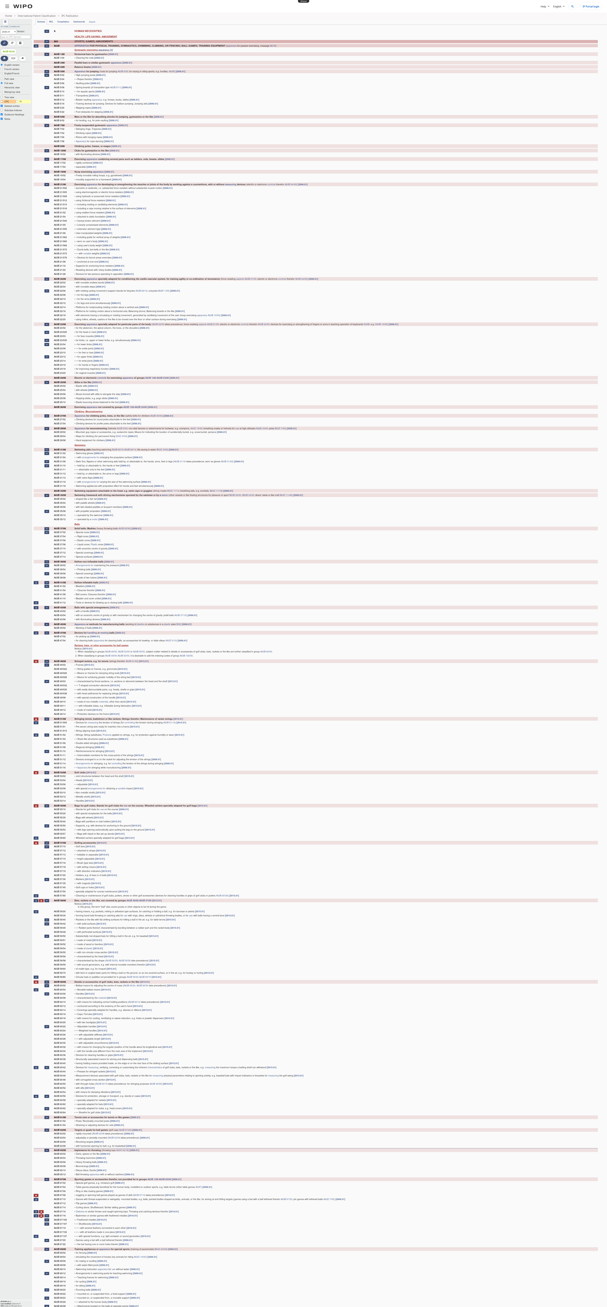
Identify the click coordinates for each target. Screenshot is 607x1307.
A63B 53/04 (60, 780)
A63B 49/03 (60, 681)
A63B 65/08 (60, 1166)
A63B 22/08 (60, 294)
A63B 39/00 (60, 561)
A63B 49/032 (60, 685)
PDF (13, 58)
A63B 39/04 (60, 569)
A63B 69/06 (60, 1260)
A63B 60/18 (60, 1018)
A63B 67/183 (60, 1219)
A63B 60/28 (60, 1038)
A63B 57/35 (60, 883)
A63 (56, 41)
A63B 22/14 (60, 307)
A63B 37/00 (60, 528)
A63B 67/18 (60, 1215)
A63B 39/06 (60, 573)
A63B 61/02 (60, 1120)
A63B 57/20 (60, 875)
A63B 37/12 (60, 552)
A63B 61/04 (60, 1125)
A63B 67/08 (60, 1195)
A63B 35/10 (60, 515)
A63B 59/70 (60, 972)
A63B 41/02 (60, 586)
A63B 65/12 (60, 1174)
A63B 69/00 (60, 1249)
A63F (198, 1186)
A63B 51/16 (60, 767)
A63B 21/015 (60, 204)
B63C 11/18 (216, 490)
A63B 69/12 (60, 1273)
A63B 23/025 (60, 331)
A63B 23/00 (60, 324)
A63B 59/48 (60, 931)
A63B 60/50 (60, 1083)
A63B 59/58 (60, 960)
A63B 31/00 (60, 449)
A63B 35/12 (60, 519)
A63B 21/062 (60, 237)
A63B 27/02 (60, 419)
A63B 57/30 (60, 879)
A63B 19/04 (60, 179)
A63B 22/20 (60, 319)
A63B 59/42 (60, 923)
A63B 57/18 (60, 866)
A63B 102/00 (186, 655)
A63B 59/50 (60, 935)
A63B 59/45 (60, 927)
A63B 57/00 (60, 842)
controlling (130, 722)
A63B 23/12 (60, 356)
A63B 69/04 (60, 1256)
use (237, 428)
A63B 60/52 (60, 1087)
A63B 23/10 (60, 352)
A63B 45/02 (60, 627)
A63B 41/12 (60, 602)
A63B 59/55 (60, 952)
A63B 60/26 (60, 1034)
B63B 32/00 (235, 495)
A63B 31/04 (60, 457)
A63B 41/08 (60, 594)
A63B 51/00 (131, 661)
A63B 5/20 (59, 107)
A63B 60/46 (60, 1075)
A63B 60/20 (60, 1022)
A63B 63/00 (60, 1129)
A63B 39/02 (60, 565)
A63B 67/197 (60, 1236)
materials (103, 701)
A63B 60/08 (60, 997)
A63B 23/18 (60, 368)
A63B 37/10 (60, 548)
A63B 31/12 (60, 473)
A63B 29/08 (60, 440)
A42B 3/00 (122, 428)
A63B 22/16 (60, 311)
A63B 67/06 (60, 1191)
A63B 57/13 (60, 854)
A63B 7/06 (59, 137)
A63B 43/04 (60, 615)
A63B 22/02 (60, 282)
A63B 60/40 (60, 1063)
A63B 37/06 (60, 540)
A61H (273, 45)
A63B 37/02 (60, 532)
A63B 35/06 (60, 506)
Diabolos (80, 1211)
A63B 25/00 (60, 382)
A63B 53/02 (60, 776)
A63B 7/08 (59, 141)
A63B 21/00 (60, 184)
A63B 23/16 (60, 364)
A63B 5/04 (59, 79)
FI (21, 101)
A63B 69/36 (9, 51)
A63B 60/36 (222, 895)
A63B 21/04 (60, 216)
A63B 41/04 (60, 590)
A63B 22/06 (60, 290)
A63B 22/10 (60, 298)
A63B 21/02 (60, 212)
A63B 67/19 (60, 1227)
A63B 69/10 (118, 449)
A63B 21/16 (60, 265)
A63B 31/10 (60, 465)
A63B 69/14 (130, 449)
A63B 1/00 (59, 54)
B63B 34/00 (248, 495)
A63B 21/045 (60, 220)
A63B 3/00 (59, 62)
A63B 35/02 (60, 498)
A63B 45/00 (60, 624)
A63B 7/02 (59, 128)
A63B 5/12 (59, 99)
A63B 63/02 (60, 1133)
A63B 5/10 (59, 91)
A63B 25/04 (60, 389)
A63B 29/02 (60, 432)
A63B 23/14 (60, 360)
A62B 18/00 (262, 428)
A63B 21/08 (60, 261)
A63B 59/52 (60, 944)
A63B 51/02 (60, 734)
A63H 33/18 (122, 1150)
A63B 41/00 (60, 582)
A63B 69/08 (60, 1265)
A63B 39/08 (60, 577)
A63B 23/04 (60, 344)
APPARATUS (81, 45)
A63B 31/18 (180, 461)
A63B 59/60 (60, 968)
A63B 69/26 (60, 1301)
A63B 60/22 (60, 1026)
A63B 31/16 (60, 481)
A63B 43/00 (60, 607)
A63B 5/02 (59, 74)
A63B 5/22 (59, 111)
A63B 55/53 (60, 829)
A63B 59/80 (60, 976)
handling (92, 632)
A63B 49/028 (60, 677)
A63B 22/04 (60, 286)
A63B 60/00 (266, 651)
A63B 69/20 (60, 1289)
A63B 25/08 (60, 398)
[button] (46, 31)
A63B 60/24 (129, 985)
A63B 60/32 (60, 1046)
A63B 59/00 (139, 651)
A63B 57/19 (60, 871)
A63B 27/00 (60, 415)
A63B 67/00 (60, 1179)
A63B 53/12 (60, 796)
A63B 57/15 (60, 858)
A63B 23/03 (60, 336)
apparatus (232, 45)
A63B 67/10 (60, 1199)
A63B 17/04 (60, 166)
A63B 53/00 (124, 651)
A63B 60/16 (60, 1014)
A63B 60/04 (60, 989)
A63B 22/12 (60, 303)
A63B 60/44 (60, 1071)
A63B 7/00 (59, 125)
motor (165, 495)
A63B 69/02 (60, 1252)
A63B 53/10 (60, 792)
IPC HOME (5, 26)
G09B (366, 324)
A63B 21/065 (60, 241)
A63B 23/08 (60, 348)
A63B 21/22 (60, 269)
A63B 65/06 (124, 528)
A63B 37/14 (60, 556)
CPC (6, 101)
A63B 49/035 (60, 689)
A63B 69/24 (60, 1297)
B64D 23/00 (160, 1249)
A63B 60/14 (60, 1009)
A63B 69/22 (60, 1293)
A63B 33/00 (60, 490)
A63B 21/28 (60, 273)
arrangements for (90, 457)
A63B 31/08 (60, 461)
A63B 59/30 (60, 915)
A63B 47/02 (60, 636)
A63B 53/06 (60, 784)
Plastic (94, 544)
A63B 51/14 (169, 722)
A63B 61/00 (60, 1117)
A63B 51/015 (60, 730)
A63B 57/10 (60, 846)
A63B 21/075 (60, 253)
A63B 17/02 (60, 162)
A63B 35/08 (60, 511)
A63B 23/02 (60, 327)
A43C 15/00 (196, 428)
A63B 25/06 (60, 394)
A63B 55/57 (60, 833)
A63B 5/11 (115, 87)
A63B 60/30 (60, 1042)
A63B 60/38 (60, 1059)
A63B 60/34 (60, 1051)
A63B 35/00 (60, 495)
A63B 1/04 (59, 57)
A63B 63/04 (60, 1137)
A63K (171, 71)
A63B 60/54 (142, 985)
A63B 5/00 (59, 71)
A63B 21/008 (60, 196)
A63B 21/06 (60, 233)
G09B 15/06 (381, 324)
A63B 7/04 (59, 132)
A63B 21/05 (60, 224)
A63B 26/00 (60, 407)
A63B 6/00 (123, 71)
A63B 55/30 (60, 817)
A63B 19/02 (60, 175)
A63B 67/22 (60, 1244)
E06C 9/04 (121, 436)
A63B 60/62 (60, 1108)
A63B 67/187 (60, 1223)
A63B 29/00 (60, 428)
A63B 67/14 (60, 1207)
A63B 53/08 (60, 788)
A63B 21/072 (60, 249)
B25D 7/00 (280, 428)
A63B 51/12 (60, 759)
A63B (57, 45)
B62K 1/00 (163, 290)
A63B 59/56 (60, 956)
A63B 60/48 (60, 1079)
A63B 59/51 (60, 940)
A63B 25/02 (60, 385)
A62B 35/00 (156, 415)
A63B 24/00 (290, 184)
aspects (240, 278)
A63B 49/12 (60, 709)
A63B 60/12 (134, 1001)
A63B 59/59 (60, 964)
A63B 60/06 (60, 993)
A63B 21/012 (60, 200)
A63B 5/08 (59, 87)
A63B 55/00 (60, 805)
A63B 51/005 (60, 722)
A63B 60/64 (60, 1112)
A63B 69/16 (141, 290)
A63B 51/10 (60, 751)
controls (272, 184)
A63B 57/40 (60, 887)
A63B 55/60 (60, 837)
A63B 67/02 (60, 1182)
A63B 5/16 (59, 103)
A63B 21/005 (60, 192)
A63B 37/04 (60, 536)
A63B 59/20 (60, 911)
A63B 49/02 (60, 664)
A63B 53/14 (60, 800)
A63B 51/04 (60, 738)
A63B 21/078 (60, 257)
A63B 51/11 (60, 755)
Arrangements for (84, 565)
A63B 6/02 (59, 120)
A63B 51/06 (60, 743)
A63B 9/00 (59, 146)
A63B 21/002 (60, 187)
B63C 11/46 (286, 495)
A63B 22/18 (60, 315)
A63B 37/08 (60, 544)
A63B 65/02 (60, 1153)
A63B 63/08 (98, 1133)
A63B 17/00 (60, 159)
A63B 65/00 (60, 1150)
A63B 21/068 (60, 245)
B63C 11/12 (173, 490)
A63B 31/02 (60, 453)
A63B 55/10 (60, 809)
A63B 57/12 (60, 850)
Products (107, 734)
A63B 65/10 (60, 1170)
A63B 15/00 (60, 150)
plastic (167, 624)
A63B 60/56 (60, 1095)
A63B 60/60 (60, 1104)
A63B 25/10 (60, 402)
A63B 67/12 (60, 1203)
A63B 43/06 (60, 619)
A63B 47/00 (60, 632)
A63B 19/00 (60, 171)
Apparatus (80, 71)
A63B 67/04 (60, 1186)
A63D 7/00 (328, 1199)
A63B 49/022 (60, 668)
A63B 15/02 (60, 154)
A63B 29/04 (60, 436)
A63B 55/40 (60, 821)
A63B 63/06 (60, 1141)
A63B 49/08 (60, 697)
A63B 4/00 (59, 66)
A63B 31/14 (60, 477)
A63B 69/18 (60, 1285)
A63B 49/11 (60, 705)
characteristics (155, 1067)
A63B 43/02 (60, 611)
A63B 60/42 (60, 1067)
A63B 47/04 (60, 640)
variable (87, 253)
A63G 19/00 (140, 1256)
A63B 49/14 (60, 713)
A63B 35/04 (60, 502)
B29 (178, 624)
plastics (140, 624)
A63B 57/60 (60, 895)
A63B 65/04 (60, 1157)
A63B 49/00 (111, 651)
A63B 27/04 (60, 423)
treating (104, 632)
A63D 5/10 (171, 640)
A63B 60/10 (60, 1001)
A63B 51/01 (60, 726)
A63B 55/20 (60, 813)
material (102, 997)
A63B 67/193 (60, 1232)
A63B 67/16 (139, 1195)
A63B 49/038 (60, 693)
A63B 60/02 (60, 985)
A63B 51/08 (60, 747)
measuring (230, 184)
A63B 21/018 (60, 208)
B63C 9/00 (162, 449)
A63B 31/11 (60, 469)
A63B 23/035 (60, 340)
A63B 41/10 (60, 598)
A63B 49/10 (60, 701)
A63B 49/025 (60, 673)
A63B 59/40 (60, 919)
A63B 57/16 (60, 862)
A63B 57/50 (60, 891)
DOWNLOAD (15, 26)
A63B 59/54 (60, 948)
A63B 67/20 (286, 1199)
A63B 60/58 (60, 1100)
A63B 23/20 (60, 372)
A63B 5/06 (59, 83)
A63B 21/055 (60, 228)
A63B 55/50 (60, 825)
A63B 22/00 (60, 278)
